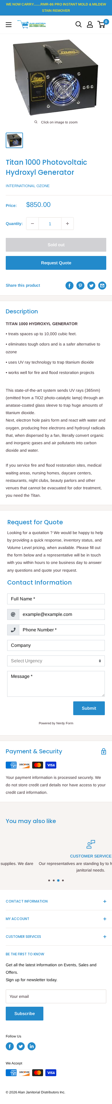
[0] (101, 24)
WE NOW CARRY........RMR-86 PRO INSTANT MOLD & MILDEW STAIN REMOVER (56, 7)
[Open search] (79, 24)
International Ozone (28, 186)
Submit (89, 708)
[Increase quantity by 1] (67, 224)
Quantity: (14, 223)
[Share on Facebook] (69, 285)
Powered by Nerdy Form (56, 723)
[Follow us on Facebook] (10, 1046)
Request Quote (56, 262)
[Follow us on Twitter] (21, 1046)
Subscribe (24, 1013)
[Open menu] (8, 24)
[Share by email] (102, 285)
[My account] (90, 24)
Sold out (56, 244)
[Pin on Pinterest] (80, 285)
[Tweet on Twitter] (91, 285)
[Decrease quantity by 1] (32, 224)
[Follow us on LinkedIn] (32, 1046)
